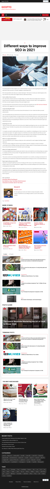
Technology (13, 469)
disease (27, 471)
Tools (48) (28, 461)
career (3, 471)
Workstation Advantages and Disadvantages (31, 299)
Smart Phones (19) (6, 461)
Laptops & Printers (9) (14, 459)
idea (34, 469)
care (37, 469)
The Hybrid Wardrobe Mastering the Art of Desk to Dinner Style (23, 19)
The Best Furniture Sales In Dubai (8, 446)
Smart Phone (43, 471)
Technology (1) (22, 461)
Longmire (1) (22, 459)
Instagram (37, 209)
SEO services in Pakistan (42, 104)
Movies (3, 469)
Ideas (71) (42, 457)
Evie (41, 227)
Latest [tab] (5, 254)
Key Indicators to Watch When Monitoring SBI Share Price (13, 448)
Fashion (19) (20, 457)
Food (41, 469)
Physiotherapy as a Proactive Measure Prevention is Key (23, 400)
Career (22, 281)
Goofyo (6, 7)
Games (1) (32, 457)
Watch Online (45, 14)
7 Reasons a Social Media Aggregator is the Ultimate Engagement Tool (25, 224)
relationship (25, 473)
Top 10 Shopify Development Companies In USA (32, 291)
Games (17, 471)
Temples (13, 471)
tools (45, 469)
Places (35, 473)
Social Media (7, 200)
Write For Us (36, 481)
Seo (24, 42)
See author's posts (18, 189)
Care (22, 266)
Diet (39, 473)
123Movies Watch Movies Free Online (29, 276)
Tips (8, 469)
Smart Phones (6, 231)
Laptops (37, 471)
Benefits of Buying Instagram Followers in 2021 (39, 224)
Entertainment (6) (13, 457)
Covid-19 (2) (34, 455)
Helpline (32, 471)
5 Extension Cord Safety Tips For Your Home (12, 182)
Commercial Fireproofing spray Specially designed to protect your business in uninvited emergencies (33, 260)
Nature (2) (33, 459)
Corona (3, 475)
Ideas (22, 258)
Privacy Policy (18, 481)
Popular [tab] (12, 254)
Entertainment (24, 274)
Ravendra (10, 248)
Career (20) (28, 455)
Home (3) (37, 457)
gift (3, 473)
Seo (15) (38, 459)
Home (5, 385)
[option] (25, 318)
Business (22, 290)
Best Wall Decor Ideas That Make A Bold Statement (14, 181)
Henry (11, 226)
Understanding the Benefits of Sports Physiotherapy (8, 424)
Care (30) (22, 455)
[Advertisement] (25, 30)
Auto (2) (4, 455)
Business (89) (16, 455)
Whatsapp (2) (40, 461)
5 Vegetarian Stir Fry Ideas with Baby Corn (10, 440)
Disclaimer (11, 481)
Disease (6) (40, 455)
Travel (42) (34, 461)
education (9, 475)
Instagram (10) (5, 459)
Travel (18, 469)
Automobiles (19, 473)
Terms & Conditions (27, 481)
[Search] (40, 15)
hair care (22, 471)
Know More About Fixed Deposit (9, 179)
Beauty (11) (9, 455)
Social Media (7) (14, 461)
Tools (22, 298)
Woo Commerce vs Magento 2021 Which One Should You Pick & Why (24, 247)
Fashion (43, 473)
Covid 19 (7, 473)
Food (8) (26, 457)
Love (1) (28, 459)
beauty (8, 471)
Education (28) (5, 457)
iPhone (31, 473)
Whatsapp (13, 473)
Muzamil (5, 54)
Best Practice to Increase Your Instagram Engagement (40, 247)
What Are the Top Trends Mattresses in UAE (9, 400)
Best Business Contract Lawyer (17, 324)
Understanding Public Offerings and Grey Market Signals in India (14, 438)
